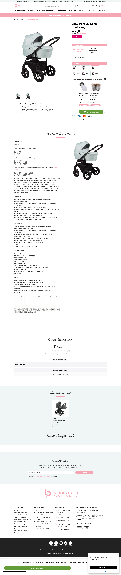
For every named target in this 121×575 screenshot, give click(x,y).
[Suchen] (75, 6)
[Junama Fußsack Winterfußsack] (84, 87)
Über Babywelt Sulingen (91, 1)
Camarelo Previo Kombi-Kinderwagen (58, 421)
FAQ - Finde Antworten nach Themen (43, 518)
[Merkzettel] (93, 6)
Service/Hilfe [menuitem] (103, 1)
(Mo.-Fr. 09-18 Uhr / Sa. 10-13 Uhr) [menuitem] (53, 1)
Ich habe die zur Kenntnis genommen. (46, 476)
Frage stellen (86, 120)
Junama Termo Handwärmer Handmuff (94, 94)
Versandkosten (56, 549)
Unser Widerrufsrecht (20, 517)
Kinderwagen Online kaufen (22, 519)
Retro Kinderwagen (20, 521)
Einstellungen (15, 570)
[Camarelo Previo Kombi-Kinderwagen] (60, 408)
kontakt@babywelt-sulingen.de (50, 1)
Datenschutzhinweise (72, 571)
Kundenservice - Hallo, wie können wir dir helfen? (43, 523)
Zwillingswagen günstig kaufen (21, 527)
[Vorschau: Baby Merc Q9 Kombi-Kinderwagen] (27, 96)
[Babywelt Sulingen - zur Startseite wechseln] (21, 5)
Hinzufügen (84, 105)
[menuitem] (66, 6)
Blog (36, 510)
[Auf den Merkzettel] (87, 83)
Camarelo (55, 418)
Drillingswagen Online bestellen (20, 532)
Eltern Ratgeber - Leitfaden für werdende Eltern (44, 514)
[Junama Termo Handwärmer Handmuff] (95, 87)
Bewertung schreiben (59, 360)
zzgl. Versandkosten (81, 33)
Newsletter (38, 526)
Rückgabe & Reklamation (42, 528)
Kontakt (16, 510)
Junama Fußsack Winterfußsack (83, 94)
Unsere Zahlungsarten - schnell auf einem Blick (21, 514)
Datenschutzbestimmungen (43, 476)
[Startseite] (14, 19)
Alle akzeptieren (38, 568)
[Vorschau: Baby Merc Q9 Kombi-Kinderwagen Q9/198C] (18, 96)
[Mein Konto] (96, 6)
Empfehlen (76, 120)
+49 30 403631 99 (68, 493)
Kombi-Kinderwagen (20, 524)
